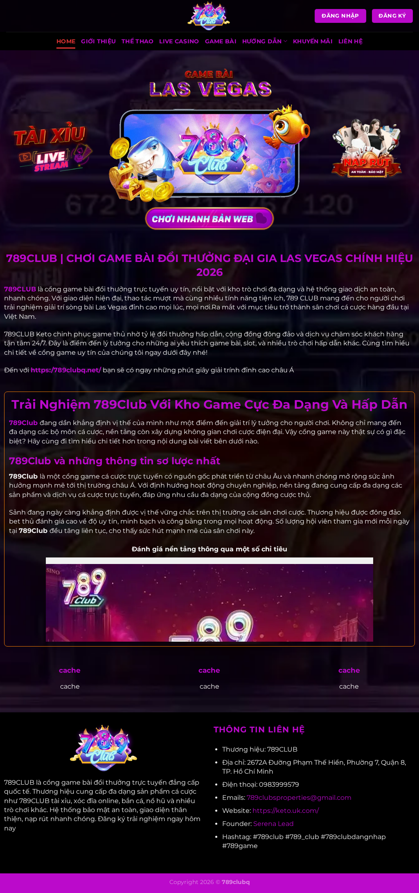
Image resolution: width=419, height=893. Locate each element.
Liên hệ (350, 41)
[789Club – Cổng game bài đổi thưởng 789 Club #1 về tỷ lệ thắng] (209, 16)
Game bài (221, 41)
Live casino (179, 41)
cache (70, 670)
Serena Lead (273, 824)
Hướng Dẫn (262, 41)
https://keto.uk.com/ (285, 811)
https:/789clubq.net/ (66, 370)
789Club (23, 423)
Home (65, 41)
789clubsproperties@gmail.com (299, 797)
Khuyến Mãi (313, 41)
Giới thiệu (98, 41)
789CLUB (20, 289)
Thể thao (137, 41)
